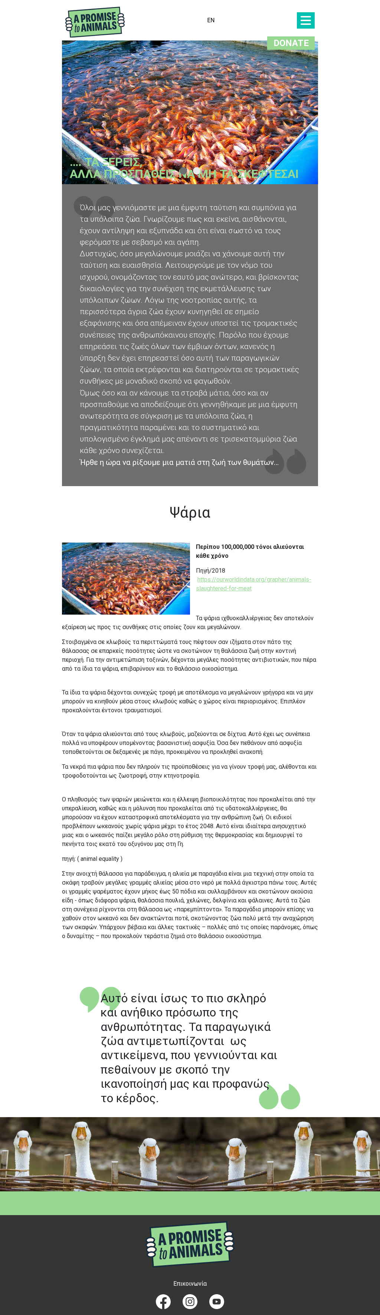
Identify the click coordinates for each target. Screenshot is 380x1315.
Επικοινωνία (190, 1283)
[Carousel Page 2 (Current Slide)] (196, 171)
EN (210, 20)
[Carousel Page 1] (183, 171)
